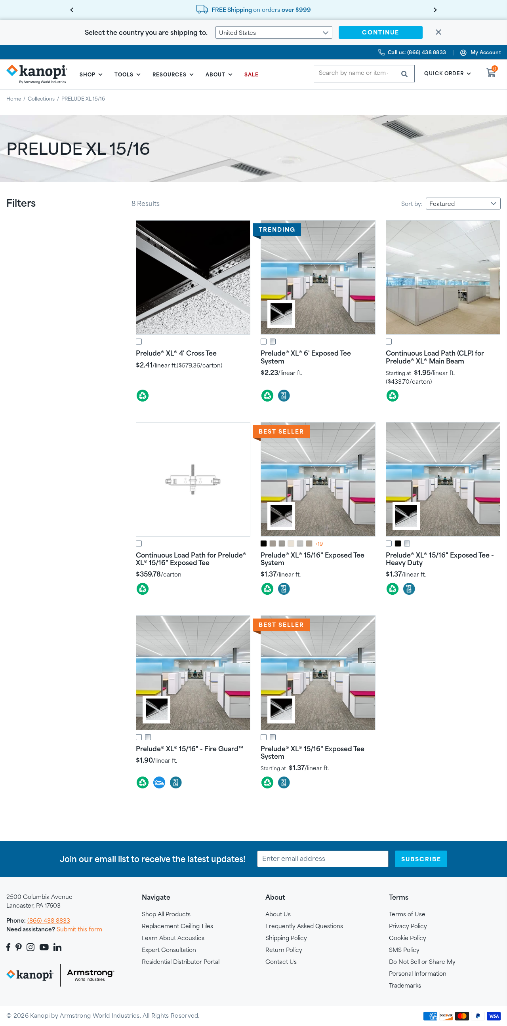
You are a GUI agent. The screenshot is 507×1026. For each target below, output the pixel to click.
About (215, 74)
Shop (87, 74)
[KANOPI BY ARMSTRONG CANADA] (40, 74)
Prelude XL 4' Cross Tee (176, 353)
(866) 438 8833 (48, 920)
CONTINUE (380, 32)
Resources (169, 74)
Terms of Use (407, 914)
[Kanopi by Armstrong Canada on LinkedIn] (57, 947)
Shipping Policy (286, 938)
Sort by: (412, 204)
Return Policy (283, 950)
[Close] (438, 32)
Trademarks (405, 985)
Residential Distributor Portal (180, 961)
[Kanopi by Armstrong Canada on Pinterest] (18, 947)
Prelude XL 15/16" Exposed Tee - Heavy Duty (440, 558)
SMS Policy (404, 950)
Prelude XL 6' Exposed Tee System (306, 356)
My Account (486, 52)
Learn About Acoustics (173, 938)
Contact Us (281, 961)
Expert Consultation (169, 950)
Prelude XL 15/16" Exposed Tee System (312, 558)
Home (13, 99)
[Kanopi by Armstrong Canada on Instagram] (30, 947)
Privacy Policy (408, 926)
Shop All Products (166, 914)
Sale (251, 74)
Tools (123, 74)
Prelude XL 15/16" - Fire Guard (189, 748)
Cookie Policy (407, 938)
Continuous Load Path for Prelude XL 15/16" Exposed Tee (191, 558)
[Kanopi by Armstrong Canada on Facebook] (9, 947)
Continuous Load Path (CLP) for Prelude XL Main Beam (435, 356)
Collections (41, 99)
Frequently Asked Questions (304, 926)
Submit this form (79, 929)
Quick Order (444, 73)
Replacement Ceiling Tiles (177, 926)
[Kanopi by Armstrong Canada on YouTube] (44, 947)
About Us (278, 914)
